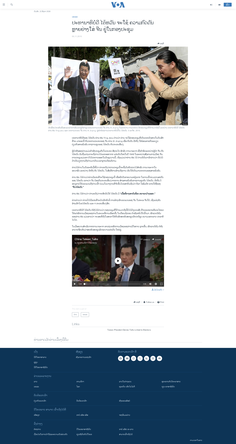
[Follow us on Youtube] (127, 358)
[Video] (220, 5)
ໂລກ (78, 386)
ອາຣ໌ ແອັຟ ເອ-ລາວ (126, 429)
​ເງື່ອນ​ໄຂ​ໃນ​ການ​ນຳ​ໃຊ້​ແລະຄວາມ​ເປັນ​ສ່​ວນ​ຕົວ (50, 434)
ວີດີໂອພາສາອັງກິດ (41, 367)
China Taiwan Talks (86, 239)
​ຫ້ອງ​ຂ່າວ (37, 429)
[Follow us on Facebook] (120, 358)
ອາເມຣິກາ (80, 381)
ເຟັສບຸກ (37, 415)
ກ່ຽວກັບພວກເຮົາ (40, 400)
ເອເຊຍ (75, 17)
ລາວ (35, 381)
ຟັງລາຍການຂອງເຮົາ (83, 357)
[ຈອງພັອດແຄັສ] (159, 358)
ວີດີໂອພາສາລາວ (40, 357)
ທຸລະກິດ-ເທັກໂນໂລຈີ (127, 386)
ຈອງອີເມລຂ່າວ (124, 415)
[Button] (160, 43)
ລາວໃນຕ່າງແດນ (125, 381)
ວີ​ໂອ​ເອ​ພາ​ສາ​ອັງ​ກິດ (83, 429)
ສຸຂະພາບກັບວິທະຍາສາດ (171, 381)
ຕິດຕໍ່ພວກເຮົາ (81, 400)
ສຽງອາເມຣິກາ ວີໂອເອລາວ (87, 242)
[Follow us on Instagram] (133, 358)
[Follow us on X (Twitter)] (140, 358)
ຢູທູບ (36, 362)
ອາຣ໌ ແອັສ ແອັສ (82, 415)
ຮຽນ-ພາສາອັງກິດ (168, 386)
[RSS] (146, 358)
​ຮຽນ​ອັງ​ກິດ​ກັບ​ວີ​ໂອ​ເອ (84, 434)
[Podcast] (153, 358)
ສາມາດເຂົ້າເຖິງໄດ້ (126, 434)
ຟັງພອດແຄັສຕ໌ (124, 400)
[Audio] (211, 5)
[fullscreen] (161, 284)
